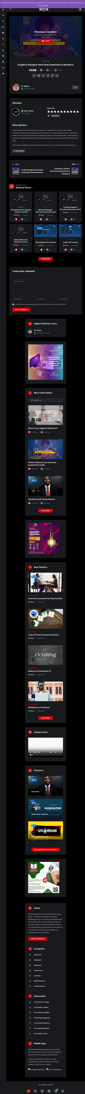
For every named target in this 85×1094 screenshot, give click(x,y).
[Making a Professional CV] (45, 655)
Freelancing (32, 704)
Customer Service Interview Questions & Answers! (60, 171)
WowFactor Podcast (39, 814)
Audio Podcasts (39, 986)
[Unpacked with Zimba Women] (45, 486)
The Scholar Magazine (42, 1018)
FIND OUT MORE (37, 939)
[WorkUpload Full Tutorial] (45, 230)
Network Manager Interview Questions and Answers (45, 212)
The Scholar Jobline (41, 1007)
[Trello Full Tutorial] (70, 230)
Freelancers (38, 970)
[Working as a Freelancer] (45, 691)
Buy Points (38, 955)
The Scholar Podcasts (42, 1023)
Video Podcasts (39, 981)
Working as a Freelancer (39, 707)
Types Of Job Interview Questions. (43, 635)
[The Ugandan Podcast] (45, 831)
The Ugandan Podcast (40, 837)
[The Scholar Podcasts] (44, 9)
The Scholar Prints (40, 1033)
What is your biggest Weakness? (43, 428)
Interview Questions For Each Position (45, 598)
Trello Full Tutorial (70, 242)
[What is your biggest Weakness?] (45, 415)
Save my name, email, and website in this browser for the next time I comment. (40, 304)
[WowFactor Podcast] (45, 808)
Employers (21, 207)
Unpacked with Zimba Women (41, 499)
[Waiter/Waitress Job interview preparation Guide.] (45, 449)
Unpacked (35, 792)
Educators (38, 965)
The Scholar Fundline (41, 1012)
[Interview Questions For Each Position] (45, 582)
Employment (32, 595)
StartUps (37, 976)
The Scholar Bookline (41, 1028)
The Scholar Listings (41, 1002)
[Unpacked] (45, 786)
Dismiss (45, 5)
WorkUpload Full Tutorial (46, 242)
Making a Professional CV (39, 671)
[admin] (16, 87)
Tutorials (45, 207)
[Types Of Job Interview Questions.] (45, 619)
